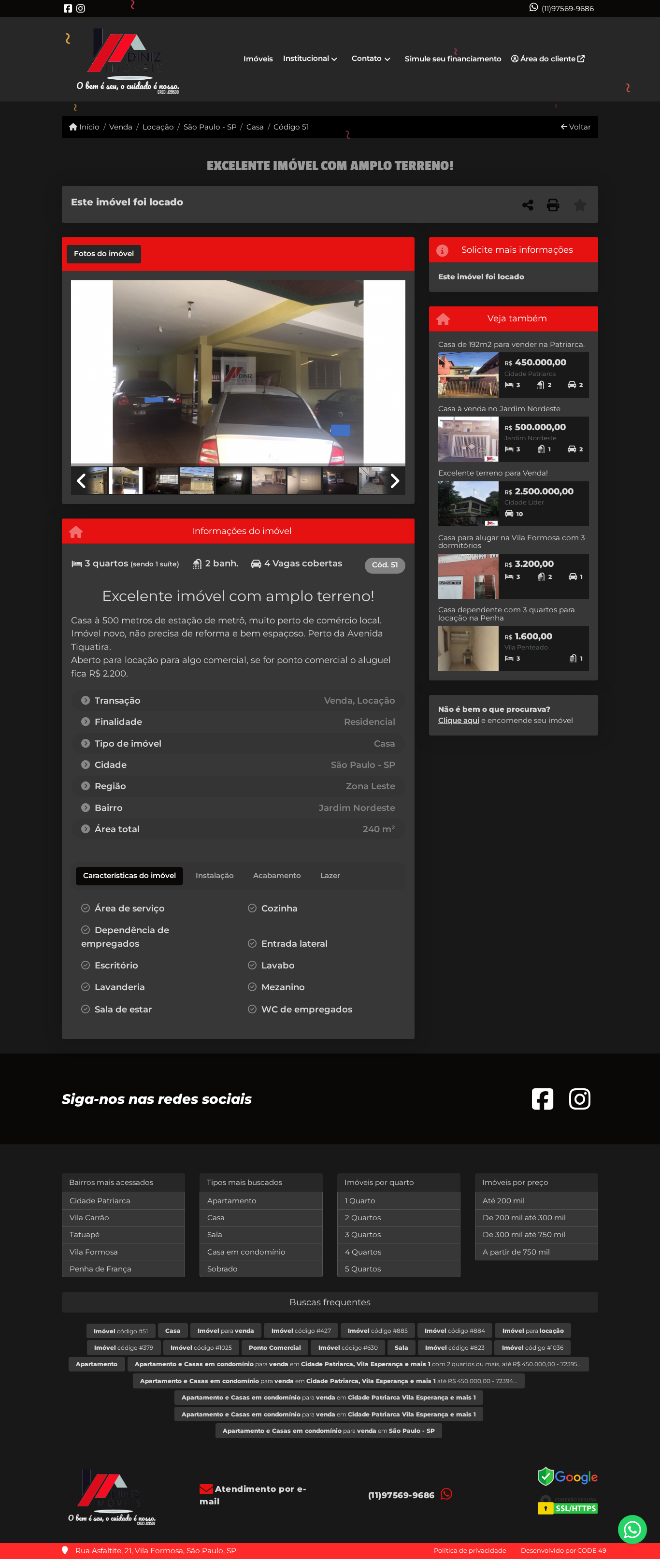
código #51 (121, 1331)
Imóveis (258, 58)
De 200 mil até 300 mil (524, 1217)
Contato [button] (367, 58)
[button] (96, 374)
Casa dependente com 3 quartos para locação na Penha (506, 613)
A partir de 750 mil (516, 1251)
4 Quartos (363, 1251)
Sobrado (222, 1268)
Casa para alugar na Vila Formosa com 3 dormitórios (511, 541)
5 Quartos (363, 1268)
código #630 (348, 1347)
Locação (158, 126)
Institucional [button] (306, 58)
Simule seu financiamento (453, 58)
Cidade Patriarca (100, 1200)
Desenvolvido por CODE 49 (563, 1550)
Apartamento (232, 1200)
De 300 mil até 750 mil (524, 1234)
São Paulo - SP (210, 126)
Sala (214, 1234)
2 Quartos (363, 1217)
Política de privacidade (470, 1550)
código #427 (301, 1330)
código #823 (455, 1347)
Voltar (579, 126)
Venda (120, 126)
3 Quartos (363, 1234)
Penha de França (100, 1268)
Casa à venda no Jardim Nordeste (499, 408)
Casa (255, 126)
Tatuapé (85, 1234)
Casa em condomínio (246, 1251)
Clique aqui (458, 720)
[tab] (104, 254)
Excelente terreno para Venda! (493, 472)
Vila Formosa (94, 1251)
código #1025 (201, 1347)
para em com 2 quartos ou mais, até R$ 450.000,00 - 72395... (358, 1364)
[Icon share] (68, 8)
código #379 (123, 1347)
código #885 (378, 1330)
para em (329, 1397)
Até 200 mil (504, 1200)
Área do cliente (547, 58)
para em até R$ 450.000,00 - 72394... (328, 1381)
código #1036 (532, 1347)
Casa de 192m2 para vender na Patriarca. (511, 344)
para (226, 1330)
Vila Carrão (89, 1217)
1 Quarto (360, 1200)
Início (88, 126)
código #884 (455, 1330)
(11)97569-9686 (568, 8)
